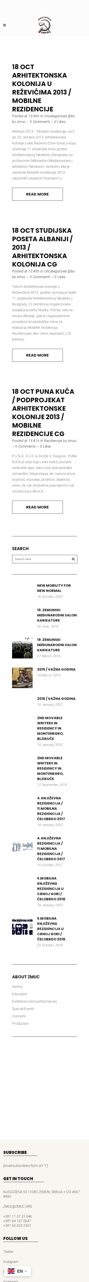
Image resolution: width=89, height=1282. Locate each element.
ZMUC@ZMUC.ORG (17, 1206)
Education (19, 994)
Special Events (23, 1009)
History (17, 987)
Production (20, 1023)
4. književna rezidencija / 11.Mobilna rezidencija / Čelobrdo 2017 (51, 808)
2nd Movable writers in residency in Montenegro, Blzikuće (50, 728)
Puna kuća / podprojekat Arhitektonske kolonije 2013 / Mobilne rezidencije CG (43, 412)
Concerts (19, 1016)
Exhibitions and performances (34, 1001)
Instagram (10, 1262)
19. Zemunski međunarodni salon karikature (57, 615)
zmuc (21, 122)
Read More (37, 194)
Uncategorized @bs (59, 116)
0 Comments (40, 122)
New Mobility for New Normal (54, 588)
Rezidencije (53, 441)
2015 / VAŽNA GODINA (56, 669)
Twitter (8, 1252)
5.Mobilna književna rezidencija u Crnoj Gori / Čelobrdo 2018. (51, 889)
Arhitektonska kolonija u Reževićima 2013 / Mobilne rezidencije (41, 92)
